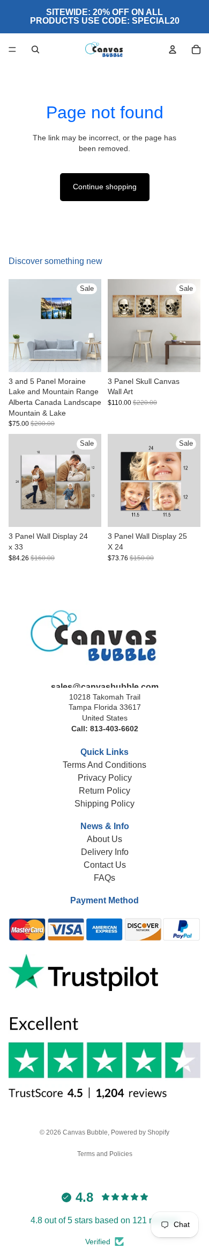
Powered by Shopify (140, 1132)
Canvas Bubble (85, 1132)
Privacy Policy (105, 777)
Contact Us (105, 864)
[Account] (172, 49)
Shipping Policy (104, 803)
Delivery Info (105, 852)
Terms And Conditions (104, 764)
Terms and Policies (104, 1154)
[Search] (35, 49)
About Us (104, 839)
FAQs (104, 877)
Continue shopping (105, 186)
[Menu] (12, 49)
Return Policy (104, 790)
